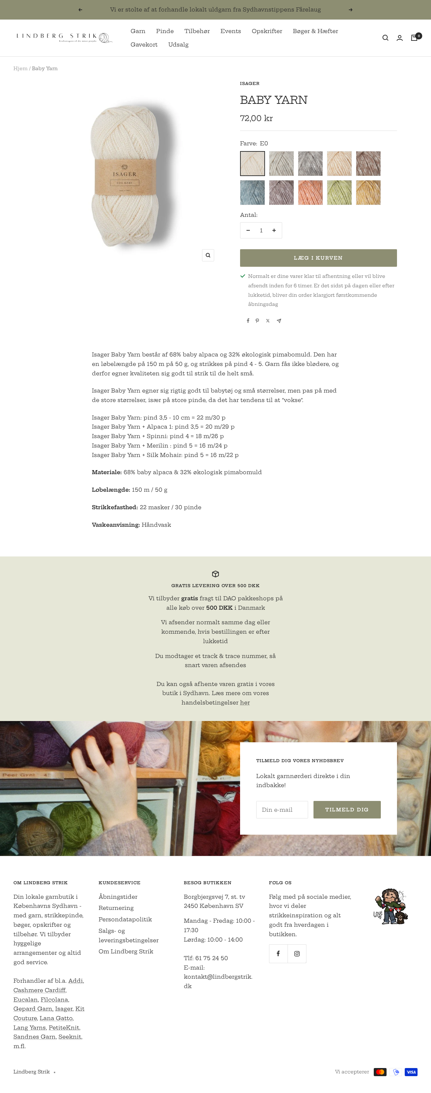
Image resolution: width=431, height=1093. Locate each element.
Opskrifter (267, 31)
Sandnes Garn (34, 1036)
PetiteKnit (64, 1027)
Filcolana (54, 999)
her (245, 702)
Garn (138, 31)
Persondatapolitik (125, 919)
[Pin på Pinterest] (257, 320)
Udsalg (178, 44)
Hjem (20, 68)
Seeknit (70, 1036)
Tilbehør (197, 31)
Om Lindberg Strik (126, 951)
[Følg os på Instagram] (297, 953)
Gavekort (144, 44)
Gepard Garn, (33, 1008)
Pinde (165, 31)
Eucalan (25, 999)
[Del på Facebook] (248, 320)
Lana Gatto (56, 1018)
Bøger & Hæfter (315, 31)
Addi (75, 980)
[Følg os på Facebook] (278, 953)
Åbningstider (118, 896)
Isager (250, 83)
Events (231, 31)
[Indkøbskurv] (414, 38)
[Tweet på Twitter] (268, 320)
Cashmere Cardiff (39, 990)
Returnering (116, 907)
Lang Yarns (29, 1027)
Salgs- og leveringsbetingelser (129, 935)
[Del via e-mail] (279, 321)
